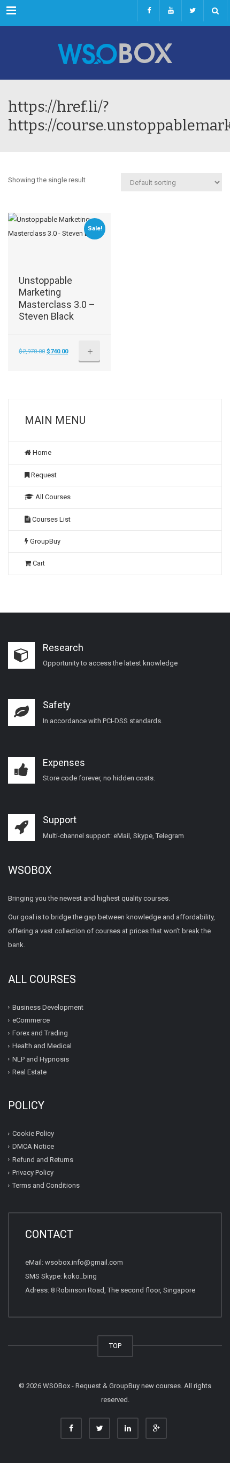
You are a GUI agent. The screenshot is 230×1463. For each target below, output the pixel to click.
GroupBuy (44, 541)
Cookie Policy (33, 1133)
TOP (115, 1346)
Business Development (47, 1007)
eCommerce (31, 1020)
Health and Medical (42, 1046)
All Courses (52, 497)
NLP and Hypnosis (40, 1059)
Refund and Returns (42, 1160)
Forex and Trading (40, 1033)
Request (43, 475)
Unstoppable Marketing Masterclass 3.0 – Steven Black (57, 298)
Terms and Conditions (46, 1185)
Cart (38, 563)
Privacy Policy (32, 1172)
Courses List (50, 519)
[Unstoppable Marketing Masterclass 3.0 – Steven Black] (59, 244)
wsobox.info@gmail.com (84, 1262)
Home (41, 452)
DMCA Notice (33, 1146)
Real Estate (29, 1072)
